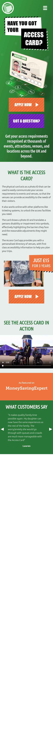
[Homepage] (8, 8)
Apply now (23, 104)
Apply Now (23, 296)
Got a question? (26, 121)
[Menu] (45, 8)
